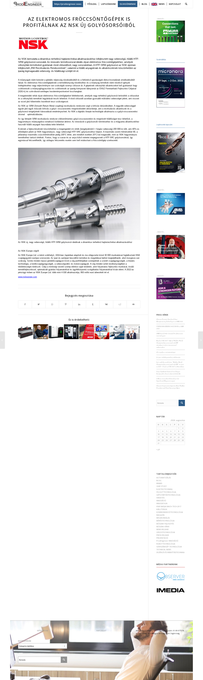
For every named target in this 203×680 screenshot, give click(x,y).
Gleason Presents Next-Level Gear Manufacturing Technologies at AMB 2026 (169, 320)
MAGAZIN (160, 515)
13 (171, 434)
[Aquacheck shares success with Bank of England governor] (40, 331)
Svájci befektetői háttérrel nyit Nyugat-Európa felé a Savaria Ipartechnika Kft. (168, 372)
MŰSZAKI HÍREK (162, 526)
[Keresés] (186, 4)
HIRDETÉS (160, 498)
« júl (158, 449)
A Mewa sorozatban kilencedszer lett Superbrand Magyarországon (167, 380)
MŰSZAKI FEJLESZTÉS (165, 523)
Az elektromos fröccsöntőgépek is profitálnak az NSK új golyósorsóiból (79, 22)
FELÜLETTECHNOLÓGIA (166, 492)
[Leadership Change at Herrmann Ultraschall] (132, 331)
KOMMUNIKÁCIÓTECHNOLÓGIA (169, 512)
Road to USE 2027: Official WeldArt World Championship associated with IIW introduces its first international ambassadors (169, 344)
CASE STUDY (161, 486)
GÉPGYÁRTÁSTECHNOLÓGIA (168, 495)
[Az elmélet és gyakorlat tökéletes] (71, 331)
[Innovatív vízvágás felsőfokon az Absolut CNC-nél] (25, 331)
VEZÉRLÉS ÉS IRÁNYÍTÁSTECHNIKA (170, 552)
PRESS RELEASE (162, 535)
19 (167, 437)
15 (179, 434)
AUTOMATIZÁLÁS (163, 477)
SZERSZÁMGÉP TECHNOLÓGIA (169, 546)
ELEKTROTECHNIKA (164, 489)
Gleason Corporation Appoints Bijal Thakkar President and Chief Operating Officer (170, 387)
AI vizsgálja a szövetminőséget (165, 352)
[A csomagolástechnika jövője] (200, 340)
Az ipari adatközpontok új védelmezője (168, 357)
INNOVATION (161, 503)
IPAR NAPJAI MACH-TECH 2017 (168, 506)
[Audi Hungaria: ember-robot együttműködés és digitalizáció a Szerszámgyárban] (102, 331)
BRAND (159, 483)
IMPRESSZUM (42, 630)
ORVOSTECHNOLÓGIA (165, 532)
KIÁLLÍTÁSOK (161, 509)
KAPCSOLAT (101, 630)
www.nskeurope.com (27, 277)
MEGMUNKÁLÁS (163, 518)
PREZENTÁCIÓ (162, 538)
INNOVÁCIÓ (161, 500)
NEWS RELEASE (162, 529)
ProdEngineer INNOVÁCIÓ (167, 541)
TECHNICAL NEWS (163, 549)
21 (175, 437)
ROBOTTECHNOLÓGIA (165, 544)
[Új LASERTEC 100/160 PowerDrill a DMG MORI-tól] (56, 331)
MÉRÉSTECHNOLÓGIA (165, 520)
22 (179, 437)
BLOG (158, 480)
